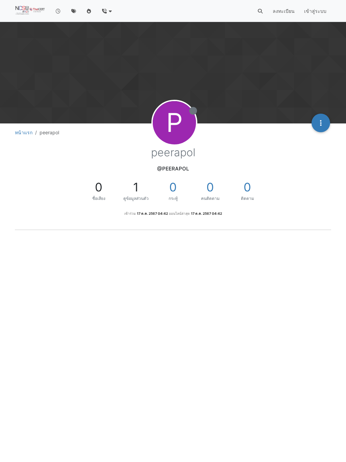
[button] (107, 11)
